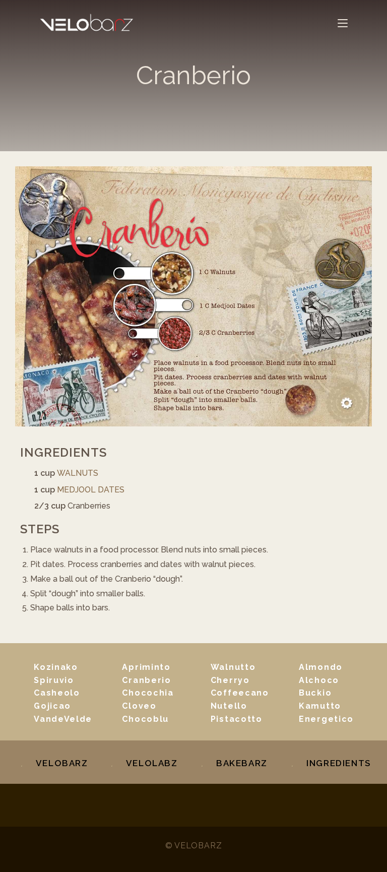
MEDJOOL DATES (90, 489)
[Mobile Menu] (343, 22)
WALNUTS (77, 473)
